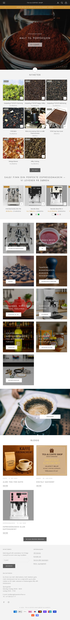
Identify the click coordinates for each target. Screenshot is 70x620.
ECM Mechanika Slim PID (13, 209)
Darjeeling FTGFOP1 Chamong (13, 103)
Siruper (11, 347)
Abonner (50, 416)
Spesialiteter (47, 347)
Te (42, 248)
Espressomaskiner (16, 248)
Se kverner (35, 46)
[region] (35, 39)
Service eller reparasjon (41, 560)
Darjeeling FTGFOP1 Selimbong (56, 103)
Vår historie (37, 553)
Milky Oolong (35, 161)
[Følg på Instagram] (8, 602)
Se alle (35, 170)
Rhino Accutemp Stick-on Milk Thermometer (34, 132)
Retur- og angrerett (40, 564)
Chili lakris (13, 131)
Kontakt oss (37, 557)
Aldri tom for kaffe (13, 482)
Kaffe (10, 281)
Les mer (5, 486)
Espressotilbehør (49, 281)
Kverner (45, 314)
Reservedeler (13, 380)
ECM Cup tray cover (56, 131)
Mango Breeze (13, 161)
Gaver (38, 478)
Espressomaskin (9, 523)
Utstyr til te (13, 314)
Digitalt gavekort (45, 482)
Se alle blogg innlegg (35, 539)
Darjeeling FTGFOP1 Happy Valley (35, 103)
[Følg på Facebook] (4, 602)
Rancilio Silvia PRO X (56, 209)
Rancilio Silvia (35, 209)
